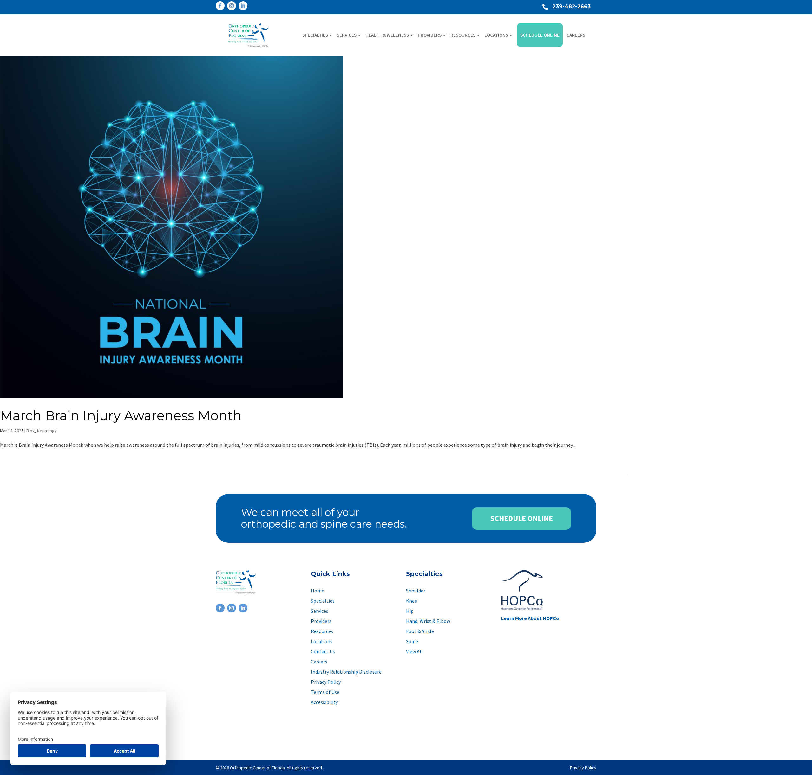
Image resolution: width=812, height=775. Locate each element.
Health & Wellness (387, 35)
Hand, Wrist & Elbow (428, 621)
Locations (496, 35)
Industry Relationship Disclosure (346, 672)
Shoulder (415, 590)
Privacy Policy (326, 682)
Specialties (315, 35)
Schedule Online (540, 35)
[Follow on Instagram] (231, 5)
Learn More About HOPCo (530, 618)
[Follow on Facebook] (220, 5)
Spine (412, 641)
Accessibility (324, 702)
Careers (575, 35)
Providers (430, 35)
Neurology (47, 430)
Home (317, 590)
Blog (30, 430)
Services (347, 35)
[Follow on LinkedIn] (243, 5)
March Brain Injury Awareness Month (121, 415)
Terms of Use (325, 692)
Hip (410, 611)
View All (414, 651)
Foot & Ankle (420, 631)
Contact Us (323, 651)
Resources (462, 35)
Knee (411, 601)
